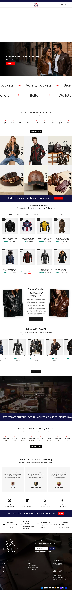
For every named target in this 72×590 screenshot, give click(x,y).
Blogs (3, 573)
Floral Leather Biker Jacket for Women (36, 356)
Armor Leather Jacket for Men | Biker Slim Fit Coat (45, 270)
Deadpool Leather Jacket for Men (27, 269)
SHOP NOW (61, 513)
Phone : (58, 575)
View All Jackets (36, 131)
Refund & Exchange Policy (33, 567)
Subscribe (52, 548)
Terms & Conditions (32, 565)
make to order (58, 198)
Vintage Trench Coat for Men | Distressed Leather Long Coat (62, 239)
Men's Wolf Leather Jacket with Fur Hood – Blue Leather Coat (10, 270)
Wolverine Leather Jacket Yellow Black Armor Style (45, 239)
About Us (4, 565)
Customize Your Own (36, 319)
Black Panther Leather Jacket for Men (10, 239)
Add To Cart (10, 228)
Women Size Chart (31, 576)
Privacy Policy (30, 563)
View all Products (36, 371)
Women (3, 569)
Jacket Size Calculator (32, 569)
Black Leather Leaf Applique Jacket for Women (54, 356)
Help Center (30, 571)
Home (3, 563)
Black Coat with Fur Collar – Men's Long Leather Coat (62, 270)
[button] (3, 4)
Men (3, 567)
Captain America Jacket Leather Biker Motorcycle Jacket (27, 239)
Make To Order (5, 571)
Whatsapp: (59, 577)
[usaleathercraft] (10, 552)
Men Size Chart (31, 573)
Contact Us (30, 578)
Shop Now (10, 63)
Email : (59, 579)
